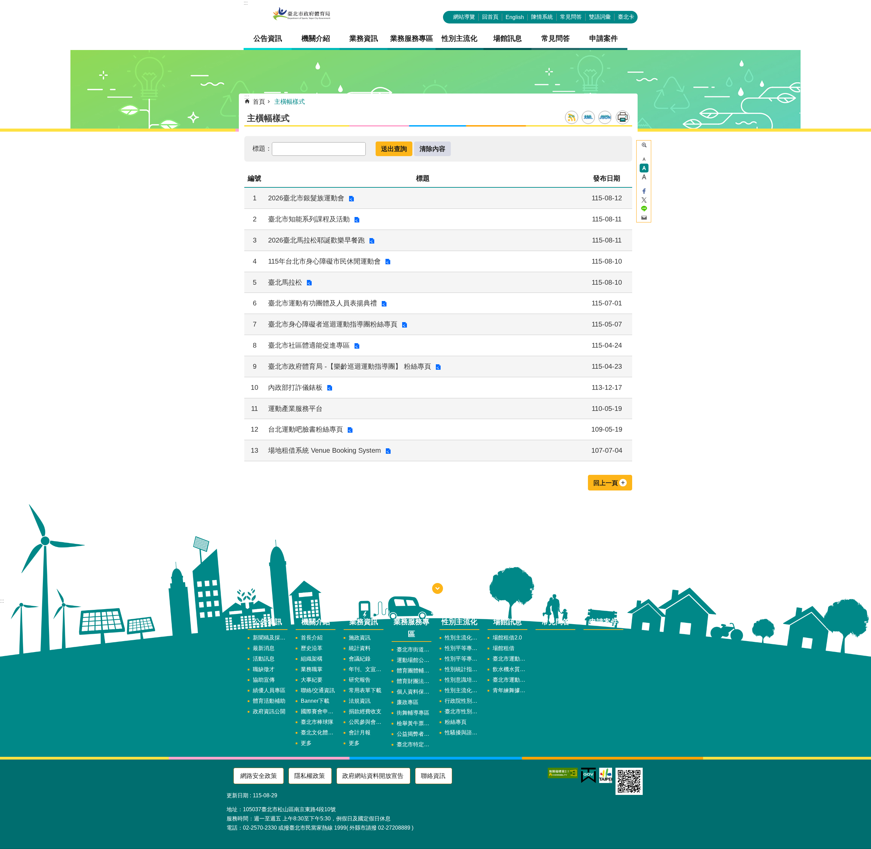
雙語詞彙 (600, 17)
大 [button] (644, 176)
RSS (572, 116)
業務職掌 (312, 669)
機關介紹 (315, 622)
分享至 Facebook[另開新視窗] (644, 191)
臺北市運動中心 (510, 659)
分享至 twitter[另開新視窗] (644, 200)
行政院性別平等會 (462, 701)
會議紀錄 (360, 659)
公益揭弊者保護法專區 (414, 734)
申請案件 (603, 38)
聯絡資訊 (433, 775)
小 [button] (644, 159)
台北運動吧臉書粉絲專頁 (305, 429)
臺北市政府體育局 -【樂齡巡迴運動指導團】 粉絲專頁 (349, 366)
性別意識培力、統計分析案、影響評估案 (462, 680)
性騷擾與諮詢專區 (462, 732)
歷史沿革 (312, 648)
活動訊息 (264, 659)
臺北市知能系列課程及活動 (309, 219)
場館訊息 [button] (507, 38)
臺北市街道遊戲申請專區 (414, 649)
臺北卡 (626, 17)
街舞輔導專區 (413, 713)
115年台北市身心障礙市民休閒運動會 (324, 261)
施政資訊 (360, 637)
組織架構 (312, 659)
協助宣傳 (264, 680)
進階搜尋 (644, 144)
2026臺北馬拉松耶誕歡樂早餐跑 (316, 240)
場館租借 (503, 648)
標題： (262, 148)
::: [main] (246, 97)
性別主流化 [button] (459, 38)
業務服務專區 (411, 627)
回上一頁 (605, 483)
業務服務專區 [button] (411, 38)
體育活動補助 (269, 701)
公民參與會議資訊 (366, 722)
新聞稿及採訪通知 (270, 637)
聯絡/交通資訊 (318, 690)
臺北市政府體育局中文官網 (301, 14)
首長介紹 (312, 637)
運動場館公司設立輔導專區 (414, 660)
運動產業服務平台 (295, 408)
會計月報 (360, 732)
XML (588, 116)
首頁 (259, 101)
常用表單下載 (365, 690)
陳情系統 (542, 17)
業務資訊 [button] (363, 38)
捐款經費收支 (365, 711)
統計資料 (360, 648)
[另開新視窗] (563, 773)
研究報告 (360, 680)
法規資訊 (360, 701)
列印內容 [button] (622, 117)
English (515, 17)
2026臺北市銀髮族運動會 (306, 198)
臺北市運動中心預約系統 (510, 680)
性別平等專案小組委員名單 (462, 648)
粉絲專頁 (455, 722)
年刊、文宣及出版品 (366, 669)
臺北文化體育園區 (318, 732)
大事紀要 (312, 680)
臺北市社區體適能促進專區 (309, 345)
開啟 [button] (437, 588)
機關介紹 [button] (315, 38)
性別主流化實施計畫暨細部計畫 (462, 637)
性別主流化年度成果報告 (462, 690)
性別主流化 (459, 622)
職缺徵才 (264, 669)
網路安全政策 (258, 775)
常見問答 (571, 17)
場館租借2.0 (507, 637)
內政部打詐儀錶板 (295, 387)
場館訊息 (507, 622)
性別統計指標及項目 (462, 669)
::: (246, 3)
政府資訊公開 (269, 711)
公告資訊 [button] (267, 38)
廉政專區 (407, 702)
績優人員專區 (269, 690)
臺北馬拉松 (285, 282)
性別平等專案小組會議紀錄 (462, 659)
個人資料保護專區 (414, 692)
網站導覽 (464, 17)
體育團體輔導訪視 (414, 670)
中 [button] (644, 168)
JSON (605, 116)
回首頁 (490, 17)
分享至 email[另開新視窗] (644, 217)
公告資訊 (267, 622)
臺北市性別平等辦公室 (462, 711)
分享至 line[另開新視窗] (644, 208)
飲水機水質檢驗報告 (510, 669)
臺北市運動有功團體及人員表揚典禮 (322, 303)
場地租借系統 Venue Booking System (324, 450)
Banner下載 (315, 701)
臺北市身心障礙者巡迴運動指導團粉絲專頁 (332, 324)
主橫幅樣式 (289, 101)
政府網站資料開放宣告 (373, 775)
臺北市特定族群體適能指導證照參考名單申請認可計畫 (414, 744)
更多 (306, 743)
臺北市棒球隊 (317, 722)
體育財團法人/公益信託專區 (414, 681)
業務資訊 (363, 622)
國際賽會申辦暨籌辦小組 (318, 711)
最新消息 (264, 648)
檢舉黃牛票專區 (414, 723)
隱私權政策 (309, 775)
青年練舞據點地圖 (510, 690)
